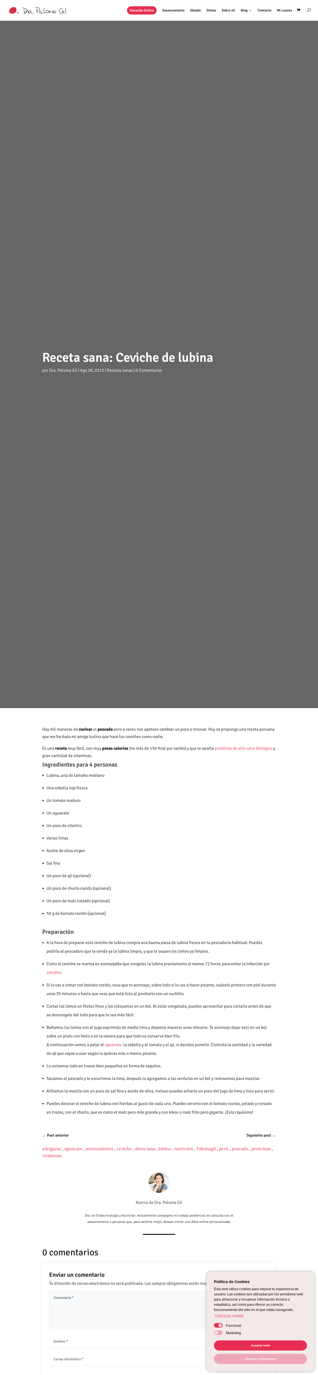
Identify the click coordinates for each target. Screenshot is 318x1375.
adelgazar (51, 1148)
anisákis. (55, 972)
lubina (165, 1148)
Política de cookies (229, 1315)
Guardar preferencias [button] (260, 1359)
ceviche (124, 1148)
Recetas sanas (120, 370)
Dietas (211, 11)
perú (223, 1148)
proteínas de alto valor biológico (243, 748)
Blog (244, 11)
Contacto (264, 11)
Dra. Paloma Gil (63, 370)
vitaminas (51, 1155)
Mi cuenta (284, 11)
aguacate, (113, 1044)
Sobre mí (228, 11)
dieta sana (145, 1148)
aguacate (73, 1148)
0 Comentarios (149, 370)
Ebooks (195, 11)
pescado (240, 1148)
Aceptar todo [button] (260, 1345)
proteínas (261, 1148)
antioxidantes (99, 1148)
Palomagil (206, 1148)
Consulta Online (142, 10)
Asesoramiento (173, 11)
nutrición (183, 1148)
